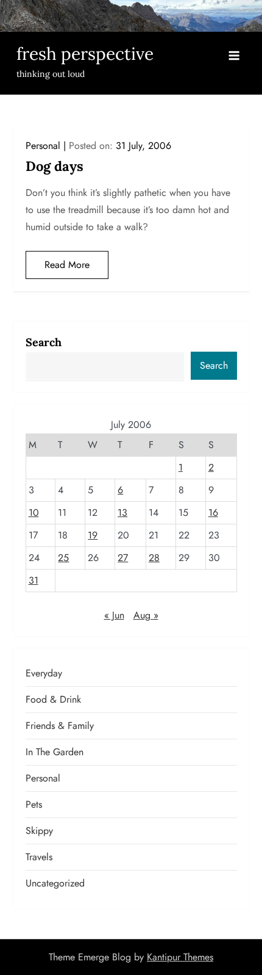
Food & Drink (53, 699)
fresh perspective (85, 54)
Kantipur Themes (180, 957)
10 (34, 513)
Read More (67, 265)
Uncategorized (55, 883)
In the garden (54, 752)
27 (123, 558)
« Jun (114, 615)
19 (92, 535)
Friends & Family (60, 726)
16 (213, 513)
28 (154, 558)
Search (44, 342)
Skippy (39, 831)
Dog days (54, 166)
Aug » (145, 615)
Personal (43, 146)
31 (33, 580)
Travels (39, 857)
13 (122, 513)
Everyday (44, 673)
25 (63, 558)
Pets (34, 804)
